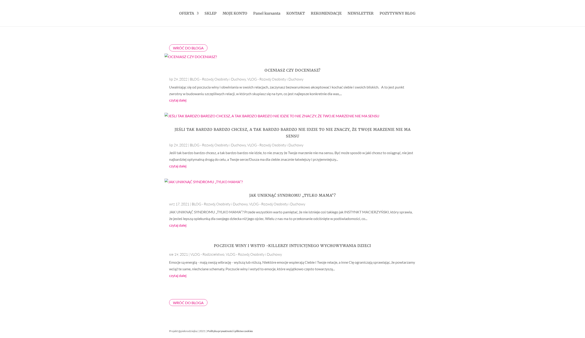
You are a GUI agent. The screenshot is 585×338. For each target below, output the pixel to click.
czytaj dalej (177, 100)
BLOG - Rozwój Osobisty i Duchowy (218, 79)
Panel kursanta (266, 14)
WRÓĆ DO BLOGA (188, 48)
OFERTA (186, 14)
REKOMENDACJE (326, 14)
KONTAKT (295, 14)
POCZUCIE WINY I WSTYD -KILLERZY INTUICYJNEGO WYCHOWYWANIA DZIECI (292, 245)
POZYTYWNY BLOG (397, 14)
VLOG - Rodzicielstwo (207, 254)
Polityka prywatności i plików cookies (230, 331)
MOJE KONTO (235, 14)
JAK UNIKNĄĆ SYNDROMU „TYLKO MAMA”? (292, 195)
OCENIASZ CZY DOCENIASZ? (293, 70)
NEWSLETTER (361, 14)
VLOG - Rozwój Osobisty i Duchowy (275, 79)
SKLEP (211, 14)
